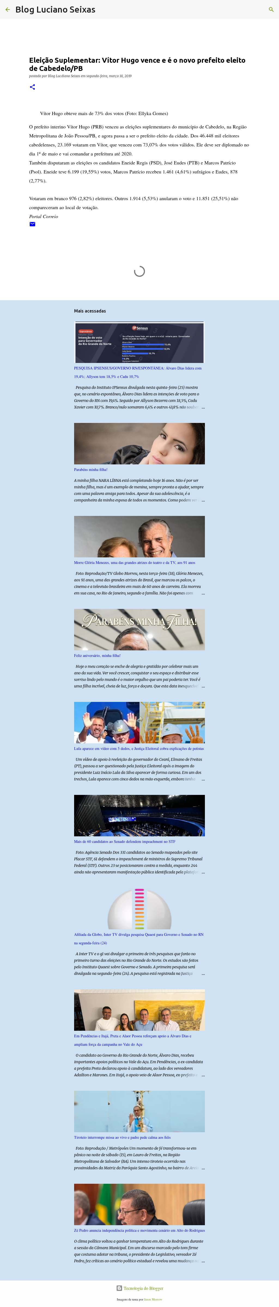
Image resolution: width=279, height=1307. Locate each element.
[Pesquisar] (103, 9)
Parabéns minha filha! (91, 469)
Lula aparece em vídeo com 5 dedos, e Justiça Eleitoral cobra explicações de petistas (139, 748)
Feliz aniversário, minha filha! (97, 655)
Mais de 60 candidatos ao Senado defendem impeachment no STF (124, 841)
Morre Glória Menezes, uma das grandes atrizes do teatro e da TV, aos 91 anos (134, 562)
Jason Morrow (153, 1299)
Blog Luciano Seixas (55, 9)
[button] (32, 87)
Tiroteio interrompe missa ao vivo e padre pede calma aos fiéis (122, 1137)
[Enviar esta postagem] (32, 226)
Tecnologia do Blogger (143, 1288)
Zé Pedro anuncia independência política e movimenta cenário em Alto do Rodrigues (139, 1230)
